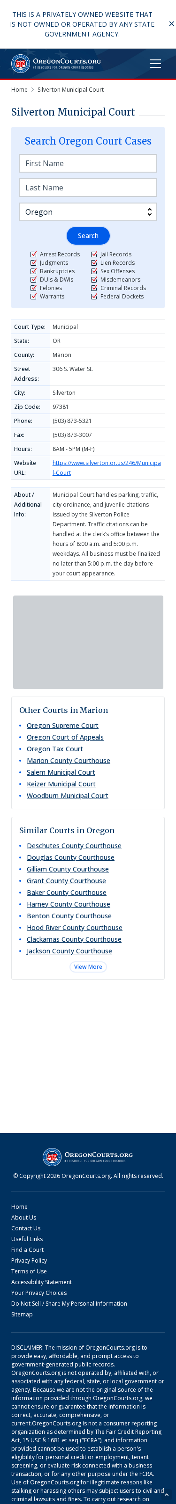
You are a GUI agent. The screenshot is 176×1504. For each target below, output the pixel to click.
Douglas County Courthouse (71, 857)
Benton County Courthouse (69, 915)
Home (19, 1207)
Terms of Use (29, 1271)
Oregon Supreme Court (63, 725)
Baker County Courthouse (67, 892)
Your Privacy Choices (39, 1293)
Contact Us (25, 1228)
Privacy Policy (29, 1260)
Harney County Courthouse (68, 904)
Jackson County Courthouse (69, 950)
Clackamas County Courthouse (74, 939)
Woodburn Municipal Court (67, 795)
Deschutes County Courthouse (74, 845)
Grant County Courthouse (66, 880)
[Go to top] (166, 1494)
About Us (23, 1217)
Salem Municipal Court (61, 772)
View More (88, 967)
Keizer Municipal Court (61, 783)
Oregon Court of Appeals (65, 737)
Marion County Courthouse (68, 760)
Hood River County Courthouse (74, 927)
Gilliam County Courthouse (68, 869)
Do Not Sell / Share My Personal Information (69, 1304)
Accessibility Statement (41, 1282)
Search (88, 235)
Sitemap (22, 1314)
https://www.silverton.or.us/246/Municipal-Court (107, 468)
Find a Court (27, 1250)
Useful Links (27, 1239)
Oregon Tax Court (55, 748)
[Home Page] (56, 63)
